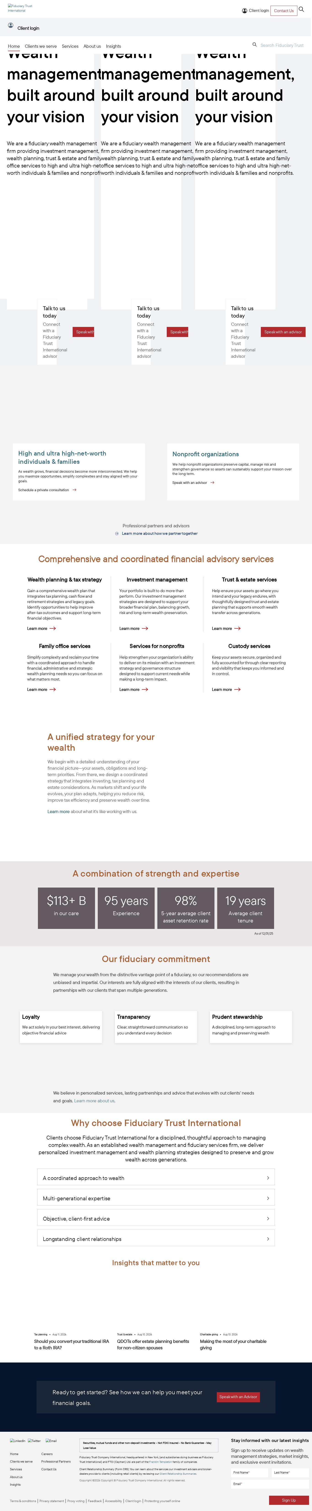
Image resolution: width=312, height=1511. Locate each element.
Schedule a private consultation (44, 490)
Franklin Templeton (160, 1461)
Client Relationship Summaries (178, 1473)
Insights (113, 46)
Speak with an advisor (190, 482)
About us (92, 46)
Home (14, 46)
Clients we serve (41, 46)
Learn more (37, 628)
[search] (301, 10)
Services (70, 46)
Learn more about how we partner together (160, 533)
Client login (259, 10)
